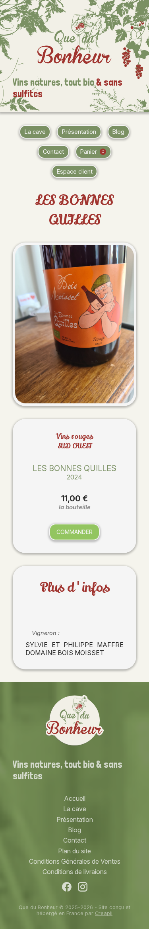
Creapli (103, 913)
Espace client (75, 171)
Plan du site (74, 851)
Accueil (74, 798)
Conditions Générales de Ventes (74, 861)
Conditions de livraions (75, 872)
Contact (53, 151)
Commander (74, 531)
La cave (35, 131)
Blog (118, 131)
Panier (92, 151)
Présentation (79, 131)
